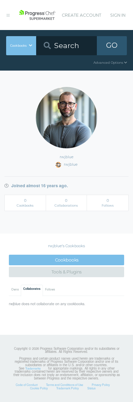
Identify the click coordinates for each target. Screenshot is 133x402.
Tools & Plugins (66, 271)
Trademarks (33, 368)
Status (91, 388)
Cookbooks (66, 260)
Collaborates (32, 289)
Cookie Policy (39, 388)
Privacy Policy (101, 385)
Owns (15, 289)
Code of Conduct (27, 385)
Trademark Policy (67, 388)
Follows (50, 289)
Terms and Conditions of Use (64, 385)
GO (112, 45)
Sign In (117, 15)
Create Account (81, 15)
